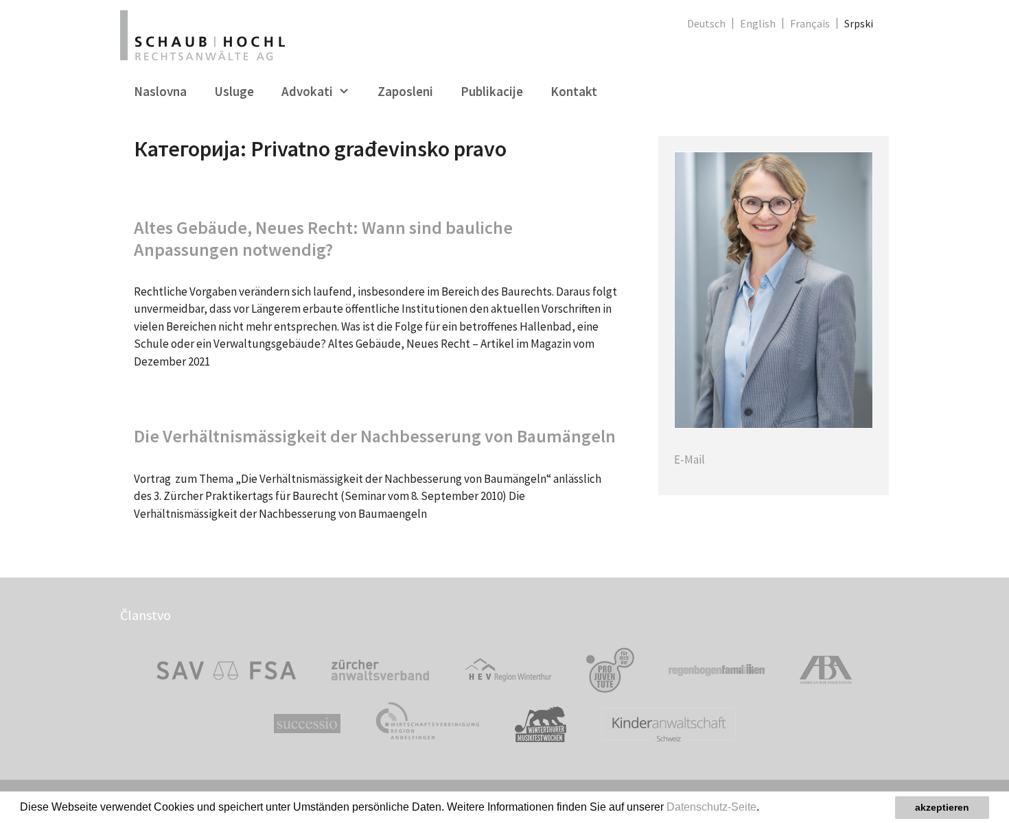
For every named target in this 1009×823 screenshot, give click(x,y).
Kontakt (573, 91)
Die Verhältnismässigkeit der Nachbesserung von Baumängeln (375, 436)
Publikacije (492, 91)
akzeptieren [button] (942, 807)
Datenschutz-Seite (711, 807)
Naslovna (160, 91)
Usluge (234, 91)
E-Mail (689, 459)
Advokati (307, 91)
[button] (764, 809)
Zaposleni (405, 91)
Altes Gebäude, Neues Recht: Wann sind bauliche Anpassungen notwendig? (323, 238)
